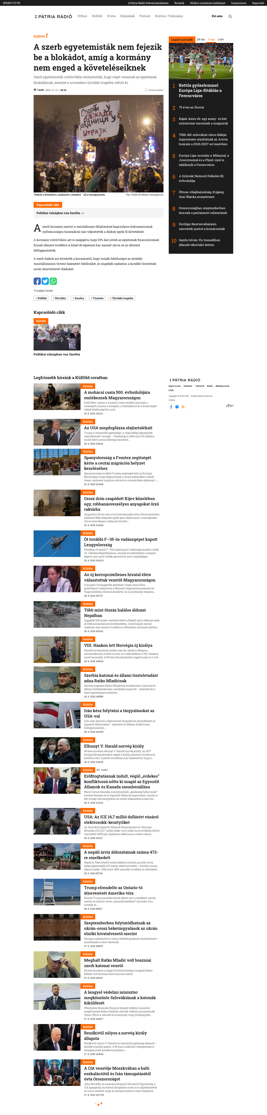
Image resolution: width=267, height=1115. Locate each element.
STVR (171, 390)
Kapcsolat (258, 3)
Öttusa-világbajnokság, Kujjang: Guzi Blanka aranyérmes (201, 194)
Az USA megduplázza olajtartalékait (118, 427)
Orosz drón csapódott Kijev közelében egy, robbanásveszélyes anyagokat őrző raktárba (121, 504)
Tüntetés (98, 298)
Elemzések (127, 16)
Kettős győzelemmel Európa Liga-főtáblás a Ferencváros (200, 90)
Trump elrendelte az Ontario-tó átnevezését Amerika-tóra (113, 890)
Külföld (97, 16)
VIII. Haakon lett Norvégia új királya (118, 645)
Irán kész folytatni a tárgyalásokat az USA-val (119, 713)
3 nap (211, 39)
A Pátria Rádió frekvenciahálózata (148, 3)
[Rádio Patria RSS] (183, 408)
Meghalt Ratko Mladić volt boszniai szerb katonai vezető (117, 962)
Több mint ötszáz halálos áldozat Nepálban (115, 612)
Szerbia (79, 298)
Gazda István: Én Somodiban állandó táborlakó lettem (199, 242)
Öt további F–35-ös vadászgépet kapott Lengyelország (120, 542)
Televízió (199, 386)
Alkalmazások (222, 386)
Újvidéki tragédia (122, 298)
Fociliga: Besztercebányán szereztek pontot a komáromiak (202, 226)
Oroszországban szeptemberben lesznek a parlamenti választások (203, 210)
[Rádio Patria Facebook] (172, 408)
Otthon (82, 16)
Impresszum (238, 3)
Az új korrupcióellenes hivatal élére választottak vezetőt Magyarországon (119, 577)
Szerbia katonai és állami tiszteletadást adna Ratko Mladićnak (121, 678)
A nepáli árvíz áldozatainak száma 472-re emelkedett (121, 854)
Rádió (210, 386)
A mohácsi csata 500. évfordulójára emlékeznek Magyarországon (117, 395)
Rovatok (179, 3)
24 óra (201, 39)
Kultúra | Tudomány (169, 16)
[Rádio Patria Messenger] (177, 408)
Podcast (144, 16)
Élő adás (217, 16)
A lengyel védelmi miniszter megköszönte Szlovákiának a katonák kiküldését (120, 997)
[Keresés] (230, 16)
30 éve (111, 16)
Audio (104, 769)
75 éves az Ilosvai (191, 107)
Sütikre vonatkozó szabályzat (207, 3)
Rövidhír (60, 298)
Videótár (188, 386)
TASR (40, 90)
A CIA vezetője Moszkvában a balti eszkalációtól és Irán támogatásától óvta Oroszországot (117, 1074)
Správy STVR (11, 3)
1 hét (220, 39)
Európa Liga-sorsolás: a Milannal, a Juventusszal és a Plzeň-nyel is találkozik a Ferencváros (204, 160)
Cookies (172, 400)
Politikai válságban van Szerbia (58, 213)
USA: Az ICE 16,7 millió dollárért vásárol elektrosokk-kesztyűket (121, 819)
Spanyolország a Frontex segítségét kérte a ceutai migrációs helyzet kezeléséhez (117, 463)
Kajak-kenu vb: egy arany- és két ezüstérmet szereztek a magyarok (203, 121)
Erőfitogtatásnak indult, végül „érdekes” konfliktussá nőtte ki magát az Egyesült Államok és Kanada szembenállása (121, 781)
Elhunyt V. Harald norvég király (114, 746)
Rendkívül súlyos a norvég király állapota (115, 1035)
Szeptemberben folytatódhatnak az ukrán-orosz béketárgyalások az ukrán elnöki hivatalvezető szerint (120, 928)
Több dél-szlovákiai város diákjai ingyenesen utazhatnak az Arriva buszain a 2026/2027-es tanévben (203, 139)
